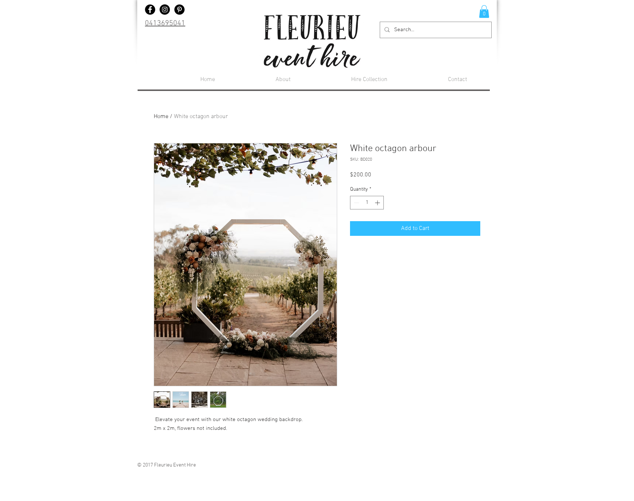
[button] (484, 11)
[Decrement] (355, 202)
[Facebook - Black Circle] (150, 9)
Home (161, 116)
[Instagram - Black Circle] (165, 9)
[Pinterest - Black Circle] (179, 9)
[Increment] (378, 202)
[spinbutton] (367, 202)
